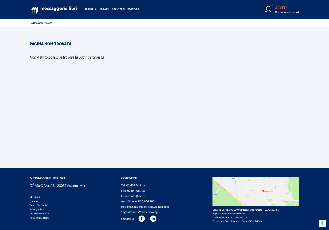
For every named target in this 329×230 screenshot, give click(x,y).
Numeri (34, 201)
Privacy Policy (37, 209)
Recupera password (287, 12)
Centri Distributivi (39, 205)
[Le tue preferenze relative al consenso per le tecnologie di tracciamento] (322, 223)
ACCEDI (281, 8)
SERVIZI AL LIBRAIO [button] (96, 9)
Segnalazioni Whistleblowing (139, 212)
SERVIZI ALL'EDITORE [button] (125, 9)
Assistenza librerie (39, 213)
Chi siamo (35, 196)
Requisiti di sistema (40, 217)
